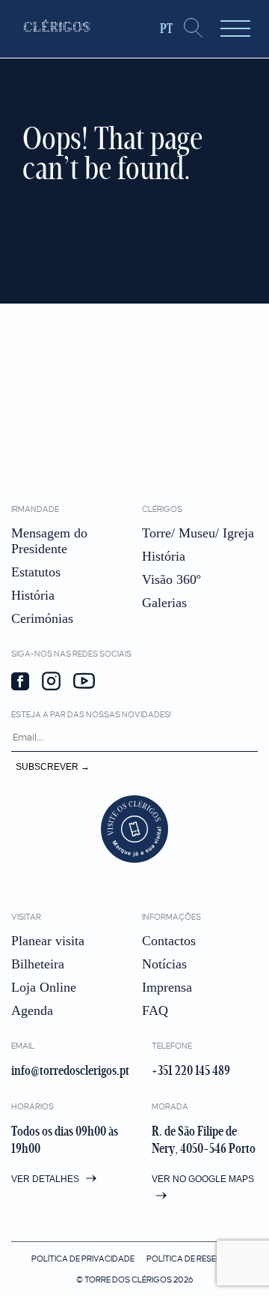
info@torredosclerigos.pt (70, 1070)
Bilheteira (37, 963)
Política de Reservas (192, 1258)
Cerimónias (42, 618)
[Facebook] (20, 682)
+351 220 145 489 (191, 1070)
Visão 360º (171, 579)
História (33, 595)
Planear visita (47, 940)
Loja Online (43, 987)
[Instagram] (51, 682)
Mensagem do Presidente (49, 540)
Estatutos (36, 571)
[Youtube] (84, 682)
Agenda (32, 1010)
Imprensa (167, 987)
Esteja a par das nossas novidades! (91, 714)
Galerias (164, 602)
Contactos (169, 940)
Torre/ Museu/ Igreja (198, 532)
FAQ (155, 1010)
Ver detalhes (46, 1179)
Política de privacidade (82, 1258)
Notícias (164, 963)
